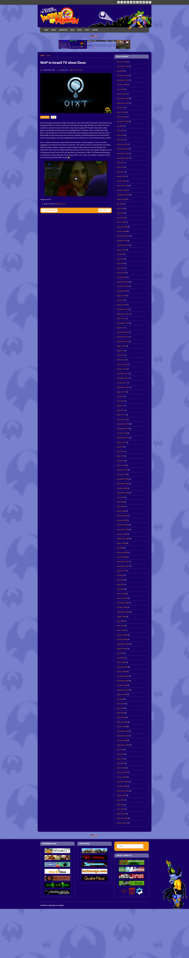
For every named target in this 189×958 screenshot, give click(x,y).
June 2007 (120, 580)
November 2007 (123, 561)
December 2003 (123, 731)
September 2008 (123, 539)
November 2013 (123, 332)
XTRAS (87, 30)
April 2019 (120, 268)
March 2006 (121, 630)
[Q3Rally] (94, 859)
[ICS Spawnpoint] (131, 863)
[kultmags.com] (94, 872)
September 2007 (123, 566)
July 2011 (120, 396)
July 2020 (120, 204)
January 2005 (121, 671)
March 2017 (121, 318)
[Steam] (131, 2)
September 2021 (123, 158)
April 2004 (120, 713)
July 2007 (120, 575)
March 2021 (121, 176)
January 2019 (121, 277)
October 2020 (122, 190)
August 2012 (121, 346)
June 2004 (120, 704)
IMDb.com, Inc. (60, 204)
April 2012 (120, 355)
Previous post (50, 210)
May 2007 (120, 584)
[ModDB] (137, 2)
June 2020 (120, 208)
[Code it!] (57, 865)
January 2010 (121, 474)
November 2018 (123, 286)
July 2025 (120, 71)
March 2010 (121, 465)
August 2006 (121, 616)
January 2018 (121, 305)
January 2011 (121, 419)
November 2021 (123, 153)
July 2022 (120, 126)
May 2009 (120, 502)
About (53, 30)
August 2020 (121, 199)
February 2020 (122, 227)
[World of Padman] (94, 16)
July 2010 (120, 447)
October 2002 (122, 786)
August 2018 (121, 296)
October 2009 (122, 488)
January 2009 (121, 520)
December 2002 (123, 782)
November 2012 (123, 341)
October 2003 (122, 740)
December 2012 (123, 337)
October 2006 (122, 607)
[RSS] (118, 2)
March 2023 (121, 112)
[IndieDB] (140, 2)
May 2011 (120, 406)
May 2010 (120, 456)
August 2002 (121, 795)
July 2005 (120, 653)
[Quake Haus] (94, 879)
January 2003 (121, 777)
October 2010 (122, 433)
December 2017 (123, 309)
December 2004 (123, 676)
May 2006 (120, 621)
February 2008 (122, 552)
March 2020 (121, 222)
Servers (95, 30)
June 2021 (120, 162)
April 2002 (120, 809)
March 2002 (121, 814)
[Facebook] (121, 2)
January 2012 (121, 369)
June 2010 (120, 451)
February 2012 (122, 364)
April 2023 (120, 107)
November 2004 (123, 681)
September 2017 (123, 314)
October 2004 (122, 685)
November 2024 (123, 80)
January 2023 (121, 117)
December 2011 (123, 373)
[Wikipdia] (146, 2)
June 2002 (120, 800)
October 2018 (122, 291)
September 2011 (123, 387)
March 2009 (121, 511)
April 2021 (120, 172)
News (72, 30)
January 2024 (121, 94)
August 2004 (121, 694)
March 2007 (121, 594)
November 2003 (123, 736)
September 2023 (123, 103)
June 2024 (120, 89)
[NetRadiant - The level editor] (131, 870)
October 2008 (122, 534)
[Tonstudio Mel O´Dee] (57, 872)
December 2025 (123, 66)
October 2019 (122, 241)
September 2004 (123, 690)
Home (46, 30)
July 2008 (120, 548)
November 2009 (123, 483)
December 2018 (123, 282)
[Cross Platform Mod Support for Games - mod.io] (139, 893)
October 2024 (122, 85)
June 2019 (120, 259)
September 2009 (123, 493)
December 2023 (123, 98)
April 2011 (120, 410)
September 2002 (123, 791)
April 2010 (120, 461)
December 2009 (123, 479)
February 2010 (122, 470)
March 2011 (121, 415)
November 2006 (123, 603)
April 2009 (120, 506)
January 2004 (121, 726)
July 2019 (120, 254)
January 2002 (121, 823)
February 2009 (122, 516)
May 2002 (120, 804)
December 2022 (123, 121)
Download (63, 30)
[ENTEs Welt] (57, 852)
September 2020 (123, 195)
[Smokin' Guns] (94, 852)
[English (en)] (96, 36)
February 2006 (122, 635)
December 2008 (123, 525)
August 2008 (121, 543)
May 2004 (120, 708)
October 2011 (122, 383)
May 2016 (120, 328)
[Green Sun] (57, 886)
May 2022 (120, 135)
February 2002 (122, 818)
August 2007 (121, 571)
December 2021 (123, 149)
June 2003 (120, 754)
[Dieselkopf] (57, 879)
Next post (103, 210)
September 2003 (123, 745)
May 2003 (120, 759)
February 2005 (122, 667)
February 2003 (122, 772)
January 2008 (121, 557)
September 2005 (123, 644)
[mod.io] (143, 2)
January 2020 (121, 231)
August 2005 (121, 649)
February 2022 (122, 144)
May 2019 (120, 263)
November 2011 (123, 378)
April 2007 (120, 589)
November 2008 (123, 529)
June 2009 (120, 497)
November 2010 (123, 428)
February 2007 (122, 598)
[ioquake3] (123, 893)
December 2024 (123, 75)
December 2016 (123, 323)
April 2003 (120, 763)
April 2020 (120, 218)
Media (79, 30)
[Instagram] (124, 2)
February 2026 (122, 62)
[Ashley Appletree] (57, 859)
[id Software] (132, 893)
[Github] (150, 2)
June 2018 (120, 300)
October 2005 (122, 639)
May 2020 (120, 213)
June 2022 (120, 130)
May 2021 (120, 167)
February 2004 (122, 722)
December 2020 (123, 185)
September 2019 (123, 245)
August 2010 (121, 442)
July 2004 (120, 699)
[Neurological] (57, 893)
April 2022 (120, 140)
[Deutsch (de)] (92, 36)
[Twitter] (128, 2)
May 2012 (120, 351)
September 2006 (123, 612)
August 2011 (121, 392)
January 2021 (121, 181)
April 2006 (120, 626)
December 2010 (123, 424)
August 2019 (121, 250)
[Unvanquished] (94, 865)
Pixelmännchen (77, 70)
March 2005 (121, 662)
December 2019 (123, 236)
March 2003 (121, 768)
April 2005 (120, 658)
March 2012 (121, 360)
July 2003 (120, 749)
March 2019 (121, 273)
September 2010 (123, 438)
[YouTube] (134, 2)
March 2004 (121, 717)
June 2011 (120, 401)
